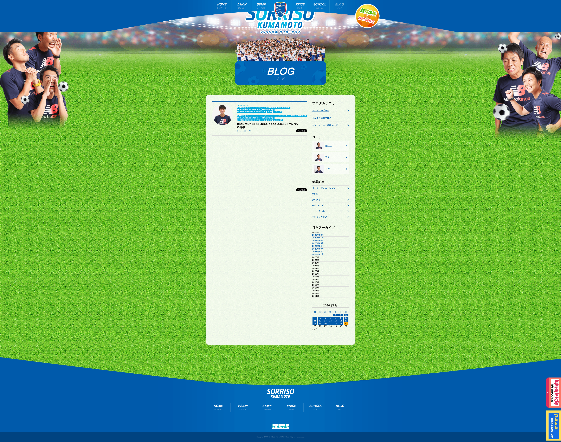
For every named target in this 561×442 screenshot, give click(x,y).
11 (315, 320)
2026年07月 (318, 238)
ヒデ (327, 169)
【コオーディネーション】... (325, 188)
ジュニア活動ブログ (321, 118)
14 (330, 320)
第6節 (315, 194)
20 (325, 323)
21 (330, 323)
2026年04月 (318, 246)
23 (341, 323)
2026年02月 (318, 251)
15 (335, 320)
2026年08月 (318, 235)
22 (335, 323)
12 (320, 320)
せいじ (328, 145)
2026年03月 (318, 249)
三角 (327, 157)
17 (346, 320)
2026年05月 (318, 243)
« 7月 (314, 329)
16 (341, 320)
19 (320, 323)
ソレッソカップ (319, 217)
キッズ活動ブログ (320, 110)
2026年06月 (318, 240)
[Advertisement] (259, 160)
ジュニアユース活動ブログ (324, 125)
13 (325, 320)
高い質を (316, 199)
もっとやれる (318, 211)
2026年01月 (318, 254)
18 (315, 323)
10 (346, 318)
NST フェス (317, 205)
